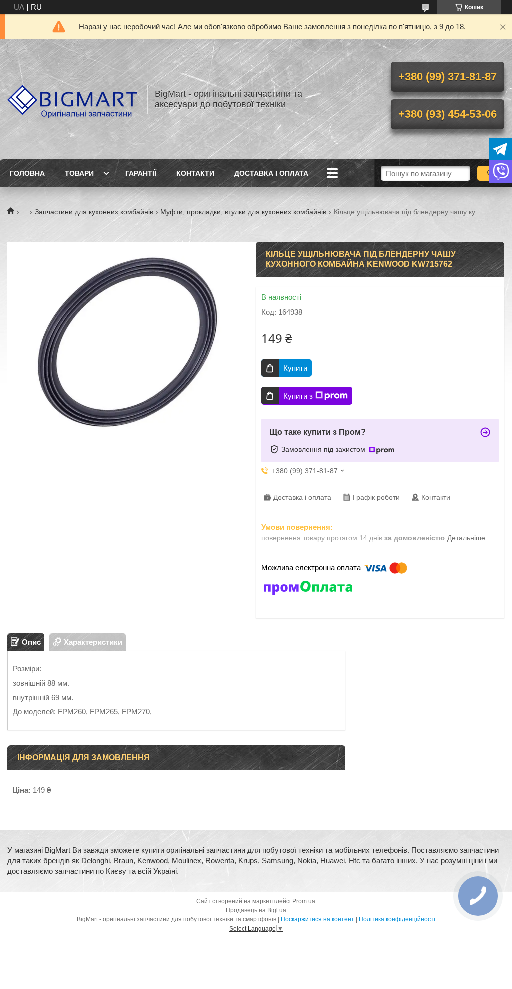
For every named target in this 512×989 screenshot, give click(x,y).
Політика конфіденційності (397, 919)
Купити (296, 368)
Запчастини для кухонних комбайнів (94, 212)
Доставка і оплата (271, 173)
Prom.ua (304, 901)
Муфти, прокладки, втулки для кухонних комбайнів (243, 212)
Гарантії (141, 173)
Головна (27, 173)
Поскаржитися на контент (317, 919)
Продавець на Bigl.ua (256, 910)
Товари (79, 173)
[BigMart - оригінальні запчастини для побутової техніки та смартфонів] (73, 99)
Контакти (195, 173)
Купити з (298, 396)
